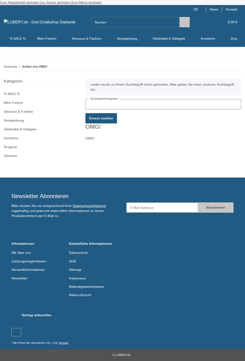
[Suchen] (184, 22)
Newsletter (19, 278)
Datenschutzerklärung (89, 206)
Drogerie (10, 147)
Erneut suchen (101, 118)
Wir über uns (21, 253)
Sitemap (75, 270)
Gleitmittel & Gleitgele (20, 129)
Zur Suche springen (55, 2)
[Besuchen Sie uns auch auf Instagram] (16, 332)
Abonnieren (215, 207)
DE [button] (196, 9)
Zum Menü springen (86, 2)
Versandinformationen (28, 270)
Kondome (11, 138)
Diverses (10, 156)
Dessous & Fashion (18, 111)
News (214, 9)
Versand (63, 342)
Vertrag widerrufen (36, 315)
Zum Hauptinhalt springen (20, 2)
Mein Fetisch (13, 103)
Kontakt (231, 9)
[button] (202, 22)
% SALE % (12, 94)
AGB (72, 261)
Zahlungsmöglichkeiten (28, 261)
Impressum (77, 278)
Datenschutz (78, 253)
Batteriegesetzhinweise (86, 287)
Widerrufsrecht (80, 295)
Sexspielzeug (14, 120)
